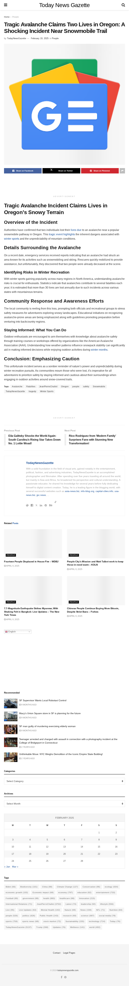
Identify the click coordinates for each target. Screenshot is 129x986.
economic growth (17, 892)
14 (82, 846)
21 (82, 854)
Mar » (15, 866)
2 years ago (28, 747)
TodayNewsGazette (16, 38)
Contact (56, 953)
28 (82, 861)
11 (30, 846)
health (49, 898)
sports (12, 921)
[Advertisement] (65, 185)
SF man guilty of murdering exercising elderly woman (47, 726)
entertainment (105, 892)
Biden (11, 887)
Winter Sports (47, 391)
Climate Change (67, 887)
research (69, 916)
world (94, 927)
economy (65, 892)
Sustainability (75, 921)
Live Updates (27, 910)
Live (10, 910)
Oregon (65, 386)
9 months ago (28, 705)
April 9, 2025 (12, 566)
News (86, 910)
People (15, 17)
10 (13, 846)
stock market (52, 921)
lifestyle (107, 904)
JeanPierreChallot (48, 386)
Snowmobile (99, 386)
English (12, 631)
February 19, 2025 (40, 38)
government (31, 898)
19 (47, 854)
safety (86, 386)
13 (64, 846)
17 (13, 854)
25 (30, 861)
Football (12, 898)
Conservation (91, 887)
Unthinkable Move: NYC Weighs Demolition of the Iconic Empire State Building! (61, 754)
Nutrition (116, 910)
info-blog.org (87, 491)
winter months (99, 349)
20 (64, 854)
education (84, 892)
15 (99, 846)
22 (99, 854)
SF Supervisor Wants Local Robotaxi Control (42, 700)
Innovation (87, 898)
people (75, 386)
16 (116, 846)
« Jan (7, 866)
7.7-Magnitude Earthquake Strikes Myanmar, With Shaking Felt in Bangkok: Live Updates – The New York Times (31, 611)
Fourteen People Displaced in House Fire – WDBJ (31, 561)
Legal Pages (69, 953)
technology (97, 921)
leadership (88, 904)
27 (64, 861)
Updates (59, 927)
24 (13, 861)
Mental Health (50, 910)
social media (107, 916)
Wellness (77, 927)
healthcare (67, 898)
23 (116, 854)
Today (115, 921)
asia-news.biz (72, 491)
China (47, 887)
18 (30, 854)
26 (47, 861)
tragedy (32, 391)
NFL (100, 910)
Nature (70, 910)
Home (7, 17)
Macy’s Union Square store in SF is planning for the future (50, 713)
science (87, 916)
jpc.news (41, 495)
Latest (71, 904)
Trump (42, 927)
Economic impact (43, 892)
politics (29, 916)
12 (47, 846)
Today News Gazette (64, 5)
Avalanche (17, 386)
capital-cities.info (104, 491)
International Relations (19, 904)
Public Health (49, 916)
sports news (30, 921)
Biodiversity (29, 887)
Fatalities (30, 386)
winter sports (11, 238)
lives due (76, 230)
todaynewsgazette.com (67, 970)
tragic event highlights (62, 234)
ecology (111, 887)
